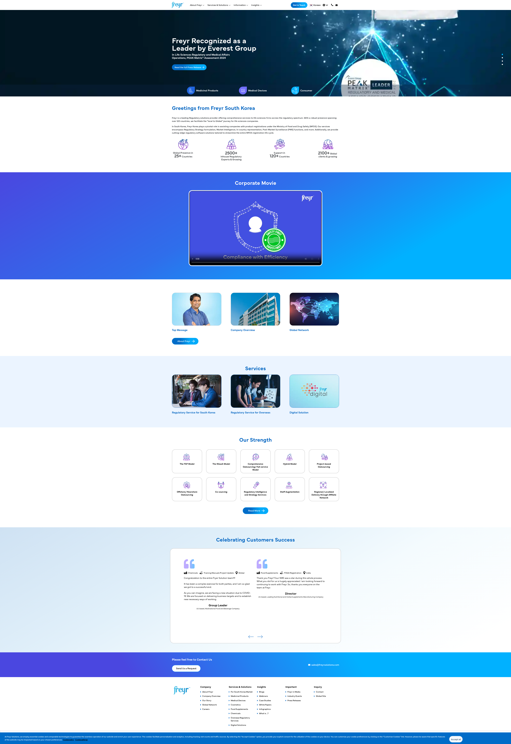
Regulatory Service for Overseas (250, 412)
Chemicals (235, 713)
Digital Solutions (238, 725)
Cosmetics (236, 704)
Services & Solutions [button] (217, 5)
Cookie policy (68, 739)
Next (260, 638)
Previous (251, 638)
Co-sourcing (221, 491)
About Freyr (183, 341)
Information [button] (240, 5)
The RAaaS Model (221, 463)
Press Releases (294, 700)
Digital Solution (299, 412)
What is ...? (263, 713)
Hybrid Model (289, 463)
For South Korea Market (242, 691)
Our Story (206, 700)
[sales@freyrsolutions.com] (336, 5)
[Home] (177, 5)
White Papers (265, 704)
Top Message (179, 330)
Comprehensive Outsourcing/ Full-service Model (255, 466)
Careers (205, 709)
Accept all (456, 739)
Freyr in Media (293, 691)
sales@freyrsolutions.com (325, 664)
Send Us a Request (186, 668)
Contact (320, 691)
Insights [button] (255, 5)
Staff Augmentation (289, 491)
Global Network (299, 330)
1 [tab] (502, 54)
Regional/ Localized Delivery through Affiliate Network (324, 494)
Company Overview (243, 330)
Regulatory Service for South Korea (193, 412)
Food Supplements (239, 709)
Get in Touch (299, 4)
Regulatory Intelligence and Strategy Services (255, 493)
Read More (254, 510)
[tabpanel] (255, 53)
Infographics (265, 709)
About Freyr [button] (196, 5)
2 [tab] (502, 58)
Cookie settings (81, 739)
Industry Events (294, 696)
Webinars (263, 696)
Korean (317, 5)
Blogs (261, 691)
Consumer (306, 90)
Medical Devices (257, 90)
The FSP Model (187, 463)
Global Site (321, 696)
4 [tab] (502, 64)
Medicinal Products (207, 90)
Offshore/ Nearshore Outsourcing (187, 493)
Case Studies (265, 700)
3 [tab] (502, 61)
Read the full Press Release (188, 67)
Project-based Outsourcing (324, 465)
